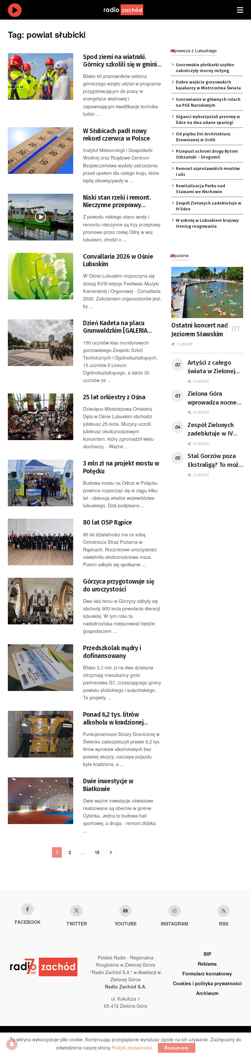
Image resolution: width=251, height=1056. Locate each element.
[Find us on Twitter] (76, 911)
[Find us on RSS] (223, 911)
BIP (207, 954)
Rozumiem (176, 1048)
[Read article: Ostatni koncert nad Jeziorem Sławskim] (207, 292)
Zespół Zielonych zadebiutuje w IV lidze (208, 206)
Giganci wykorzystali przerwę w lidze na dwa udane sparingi (208, 119)
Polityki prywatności (132, 1047)
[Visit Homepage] (130, 9)
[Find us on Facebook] (27, 909)
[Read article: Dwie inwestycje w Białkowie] (40, 800)
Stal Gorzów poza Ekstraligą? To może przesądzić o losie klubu (215, 460)
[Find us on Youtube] (125, 911)
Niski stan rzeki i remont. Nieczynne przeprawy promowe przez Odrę (117, 201)
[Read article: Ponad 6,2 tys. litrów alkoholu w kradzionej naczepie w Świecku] (40, 734)
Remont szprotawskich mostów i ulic (208, 171)
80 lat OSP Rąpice (107, 522)
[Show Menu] (240, 10)
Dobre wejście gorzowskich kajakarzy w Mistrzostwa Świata (208, 85)
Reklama (207, 963)
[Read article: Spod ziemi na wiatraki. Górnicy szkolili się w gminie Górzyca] (40, 76)
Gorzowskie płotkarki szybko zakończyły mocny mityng (205, 67)
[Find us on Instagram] (174, 911)
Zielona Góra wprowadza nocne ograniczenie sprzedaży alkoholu (214, 398)
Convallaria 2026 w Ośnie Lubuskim (118, 260)
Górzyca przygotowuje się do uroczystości (118, 585)
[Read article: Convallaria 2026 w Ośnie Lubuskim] (40, 276)
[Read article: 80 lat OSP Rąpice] (40, 542)
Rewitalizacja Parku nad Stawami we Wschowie (200, 188)
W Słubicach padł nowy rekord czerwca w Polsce (116, 134)
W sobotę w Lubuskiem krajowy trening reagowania (207, 223)
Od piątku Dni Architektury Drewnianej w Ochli (203, 136)
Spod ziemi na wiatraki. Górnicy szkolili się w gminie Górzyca (121, 61)
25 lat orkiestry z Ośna (114, 397)
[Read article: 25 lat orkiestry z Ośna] (40, 416)
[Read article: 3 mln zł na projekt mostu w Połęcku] (40, 483)
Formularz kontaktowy (207, 973)
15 (97, 852)
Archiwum (207, 993)
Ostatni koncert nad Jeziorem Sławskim (199, 330)
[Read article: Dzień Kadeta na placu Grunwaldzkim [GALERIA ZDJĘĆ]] (40, 342)
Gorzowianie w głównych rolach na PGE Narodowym (208, 102)
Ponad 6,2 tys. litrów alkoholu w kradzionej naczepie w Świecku (113, 718)
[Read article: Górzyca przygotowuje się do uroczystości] (40, 601)
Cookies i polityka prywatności (207, 983)
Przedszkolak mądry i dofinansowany (112, 651)
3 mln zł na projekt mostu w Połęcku (121, 467)
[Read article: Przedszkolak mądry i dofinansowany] (40, 667)
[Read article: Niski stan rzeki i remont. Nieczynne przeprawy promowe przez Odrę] (40, 217)
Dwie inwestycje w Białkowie (108, 784)
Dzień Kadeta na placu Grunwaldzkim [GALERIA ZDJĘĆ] (115, 327)
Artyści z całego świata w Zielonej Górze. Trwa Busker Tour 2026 (214, 367)
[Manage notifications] (12, 1044)
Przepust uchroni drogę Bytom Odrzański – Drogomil (207, 154)
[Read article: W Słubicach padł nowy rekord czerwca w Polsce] (40, 150)
